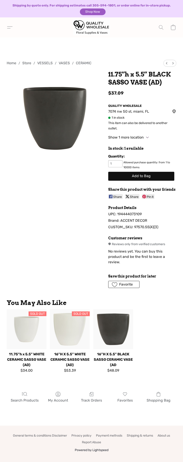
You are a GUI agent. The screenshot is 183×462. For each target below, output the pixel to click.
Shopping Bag (159, 400)
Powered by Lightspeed (91, 450)
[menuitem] (167, 63)
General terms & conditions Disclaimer (40, 435)
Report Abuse (91, 442)
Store (26, 63)
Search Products (25, 400)
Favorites (125, 400)
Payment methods (109, 435)
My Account (58, 400)
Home (11, 63)
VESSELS (45, 63)
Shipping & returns (140, 435)
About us (164, 435)
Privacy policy (81, 435)
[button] (93, 11)
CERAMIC (84, 63)
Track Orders (91, 400)
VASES (64, 63)
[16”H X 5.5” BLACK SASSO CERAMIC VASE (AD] (113, 329)
